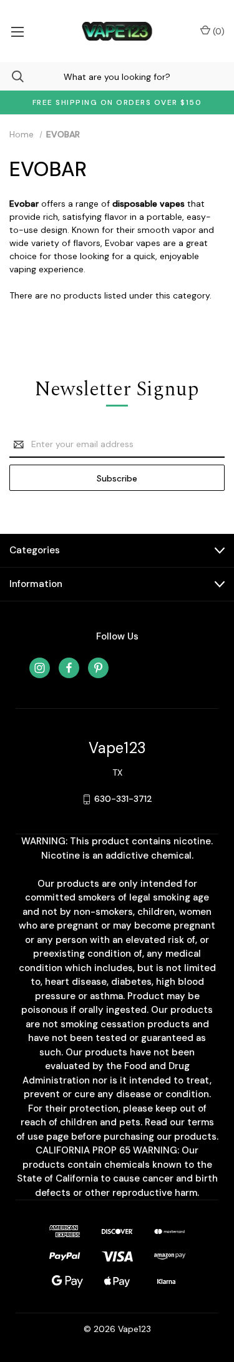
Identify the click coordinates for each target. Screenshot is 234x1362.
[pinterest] (98, 668)
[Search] (12, 76)
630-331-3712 (123, 798)
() (217, 31)
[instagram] (39, 668)
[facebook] (69, 668)
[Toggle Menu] (17, 31)
